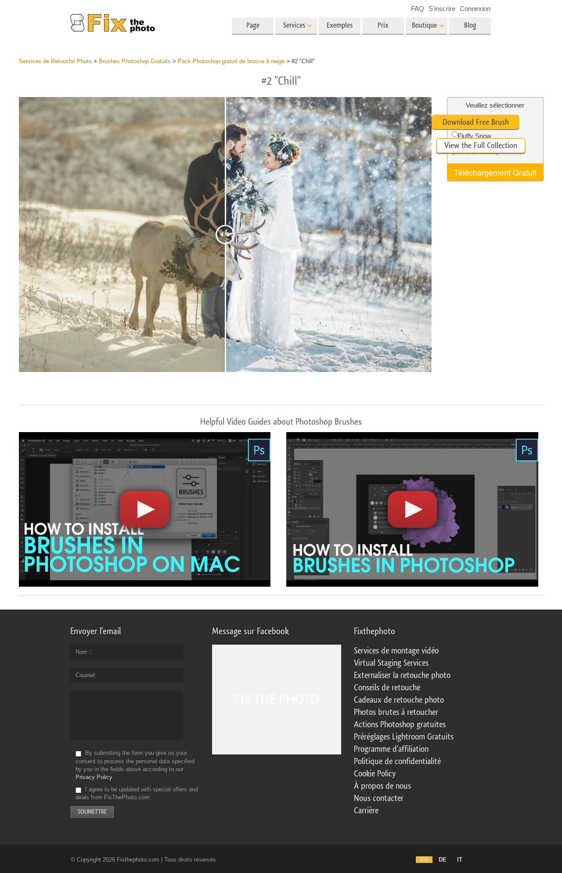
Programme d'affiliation (391, 749)
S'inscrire (442, 8)
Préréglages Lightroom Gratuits (404, 736)
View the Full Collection (480, 145)
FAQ (417, 8)
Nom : (83, 652)
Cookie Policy (375, 773)
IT (459, 859)
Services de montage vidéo (396, 650)
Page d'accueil (253, 28)
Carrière (366, 810)
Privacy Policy (94, 777)
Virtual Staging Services (391, 663)
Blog (470, 25)
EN (424, 859)
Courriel (85, 675)
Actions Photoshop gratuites (400, 724)
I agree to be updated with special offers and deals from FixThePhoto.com (137, 793)
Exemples (340, 25)
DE (443, 859)
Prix (383, 25)
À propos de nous (382, 786)
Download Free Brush (476, 122)
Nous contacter (378, 798)
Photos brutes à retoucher (396, 712)
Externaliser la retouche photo (402, 675)
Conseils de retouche (387, 687)
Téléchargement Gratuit (495, 172)
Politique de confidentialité (397, 761)
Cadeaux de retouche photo (399, 700)
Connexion (475, 8)
